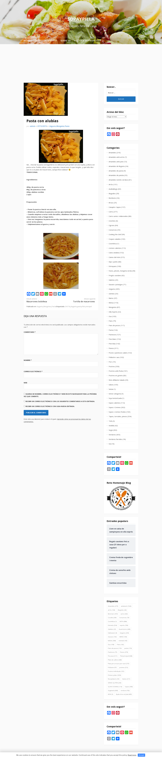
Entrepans (112, 266)
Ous (110, 316)
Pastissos (112, 334)
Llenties (112, 294)
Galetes (112, 280)
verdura (125, 690)
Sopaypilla (81, 19)
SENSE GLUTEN (114, 683)
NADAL (112, 641)
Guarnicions (124, 629)
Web (25, 383)
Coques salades (115, 239)
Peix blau (112, 343)
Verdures (112, 434)
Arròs (111, 184)
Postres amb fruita (116, 371)
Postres (112, 366)
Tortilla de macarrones (84, 300)
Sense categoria (115, 394)
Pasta (67, 126)
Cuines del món (114, 257)
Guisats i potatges (116, 284)
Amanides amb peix (116, 161)
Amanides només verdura (118, 180)
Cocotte (112, 618)
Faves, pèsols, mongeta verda (120, 271)
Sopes (129, 687)
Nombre (28, 360)
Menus (28, 40)
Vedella (111, 425)
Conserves (113, 230)
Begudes (112, 193)
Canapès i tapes (115, 207)
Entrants (112, 625)
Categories (50, 40)
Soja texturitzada (115, 398)
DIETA (67, 306)
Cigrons (111, 225)
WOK (110, 694)
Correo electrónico (33, 371)
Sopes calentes (114, 403)
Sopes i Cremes (115, 407)
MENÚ (123, 637)
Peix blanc (112, 339)
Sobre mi (66, 40)
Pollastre (112, 667)
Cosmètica (113, 243)
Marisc (111, 298)
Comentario (30, 332)
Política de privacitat (87, 40)
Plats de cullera (115, 660)
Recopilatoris (113, 679)
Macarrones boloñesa (36, 300)
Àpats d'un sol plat (124, 694)
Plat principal (87, 306)
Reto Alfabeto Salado (117, 380)
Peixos (111, 348)
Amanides (112, 152)
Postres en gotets (116, 375)
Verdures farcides (115, 439)
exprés (124, 625)
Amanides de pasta (116, 171)
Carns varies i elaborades (118, 216)
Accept (141, 755)
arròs (111, 610)
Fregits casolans (115, 275)
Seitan (111, 389)
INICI (37, 40)
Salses (111, 385)
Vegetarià (113, 690)
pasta (79, 306)
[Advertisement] (81, 60)
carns (124, 614)
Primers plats (114, 675)
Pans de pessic (114, 325)
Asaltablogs (113, 189)
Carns (111, 212)
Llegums (52, 126)
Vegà (111, 430)
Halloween (112, 633)
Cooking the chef (115, 234)
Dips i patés (113, 262)
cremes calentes (115, 248)
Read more (132, 755)
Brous (111, 203)
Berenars (113, 614)
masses (112, 637)
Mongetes (60, 126)
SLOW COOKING (115, 687)
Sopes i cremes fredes (117, 412)
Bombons (112, 198)
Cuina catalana (114, 252)
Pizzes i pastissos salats (118, 353)
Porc (110, 362)
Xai (110, 444)
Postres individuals (116, 671)
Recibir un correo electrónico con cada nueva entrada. (50, 406)
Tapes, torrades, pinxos (118, 416)
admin (32, 126)
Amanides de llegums (117, 166)
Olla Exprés (113, 312)
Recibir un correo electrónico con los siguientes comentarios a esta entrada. (60, 401)
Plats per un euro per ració (118, 664)
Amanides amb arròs (116, 157)
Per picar (112, 656)
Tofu (110, 421)
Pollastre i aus (114, 357)
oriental (123, 641)
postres (123, 667)
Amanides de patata (116, 175)
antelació (126, 606)
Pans (110, 321)
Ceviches (112, 221)
